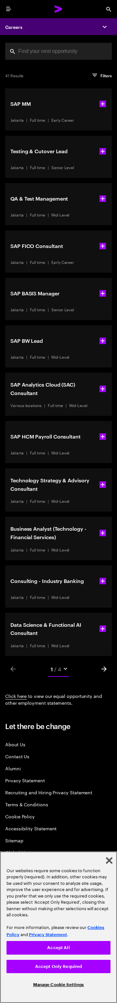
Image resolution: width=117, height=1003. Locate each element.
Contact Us (17, 756)
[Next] (104, 669)
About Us (15, 744)
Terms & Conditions (26, 804)
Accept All (58, 948)
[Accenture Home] (58, 9)
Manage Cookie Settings (58, 985)
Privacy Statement (25, 780)
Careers (13, 27)
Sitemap (14, 840)
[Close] (109, 860)
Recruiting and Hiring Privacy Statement (48, 792)
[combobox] (58, 51)
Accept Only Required (58, 966)
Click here (16, 695)
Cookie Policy (20, 816)
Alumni (13, 768)
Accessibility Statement (31, 828)
